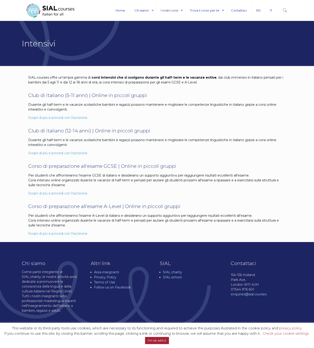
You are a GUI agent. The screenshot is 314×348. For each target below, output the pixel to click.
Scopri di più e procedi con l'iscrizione (57, 118)
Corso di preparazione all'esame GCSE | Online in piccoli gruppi (102, 166)
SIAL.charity (172, 272)
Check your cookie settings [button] (286, 333)
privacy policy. (290, 328)
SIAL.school (172, 277)
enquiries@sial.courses (249, 294)
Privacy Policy (105, 277)
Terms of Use (104, 282)
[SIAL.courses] (50, 10)
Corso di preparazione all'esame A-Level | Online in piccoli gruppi (104, 206)
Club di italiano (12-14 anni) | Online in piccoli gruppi (89, 131)
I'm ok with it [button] (157, 340)
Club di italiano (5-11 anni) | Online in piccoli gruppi (87, 95)
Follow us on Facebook (112, 287)
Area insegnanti (106, 272)
